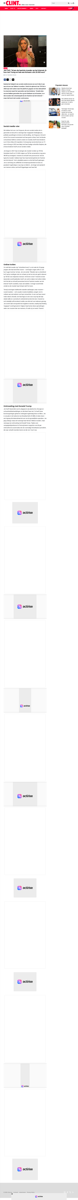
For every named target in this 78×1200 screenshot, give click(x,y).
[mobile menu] (4, 3)
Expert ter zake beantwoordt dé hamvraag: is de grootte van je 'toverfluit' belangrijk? (67, 124)
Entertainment (22, 8)
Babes (31, 8)
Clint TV (12, 8)
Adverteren (22, 1192)
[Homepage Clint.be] (27, 3)
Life (37, 8)
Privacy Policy (30, 1192)
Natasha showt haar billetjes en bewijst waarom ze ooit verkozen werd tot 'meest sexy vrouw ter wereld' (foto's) (67, 92)
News (6, 8)
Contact (43, 8)
